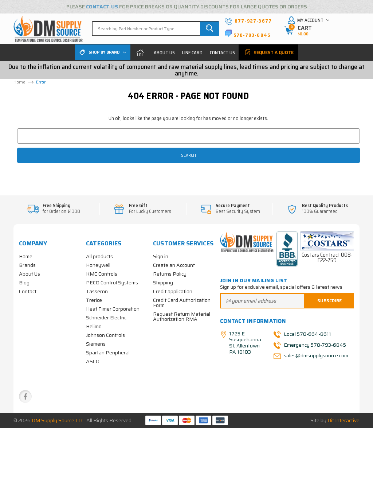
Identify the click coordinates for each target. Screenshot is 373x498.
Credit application (172, 291)
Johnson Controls (105, 335)
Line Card (192, 53)
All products (99, 256)
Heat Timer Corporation (113, 309)
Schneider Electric (106, 318)
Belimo (94, 326)
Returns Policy (169, 274)
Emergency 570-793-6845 (315, 345)
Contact (27, 291)
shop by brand (104, 51)
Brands (27, 265)
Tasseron (97, 291)
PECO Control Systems (112, 283)
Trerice (94, 300)
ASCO (92, 361)
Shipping (163, 283)
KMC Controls (101, 274)
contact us (102, 7)
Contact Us (222, 53)
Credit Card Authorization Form (182, 302)
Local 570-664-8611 (307, 334)
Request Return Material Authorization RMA (181, 316)
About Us (164, 53)
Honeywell (98, 265)
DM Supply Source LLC (58, 420)
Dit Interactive (343, 420)
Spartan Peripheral (108, 353)
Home (140, 52)
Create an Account (174, 265)
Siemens (96, 344)
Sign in (160, 256)
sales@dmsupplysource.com (315, 355)
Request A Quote (273, 52)
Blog (24, 283)
